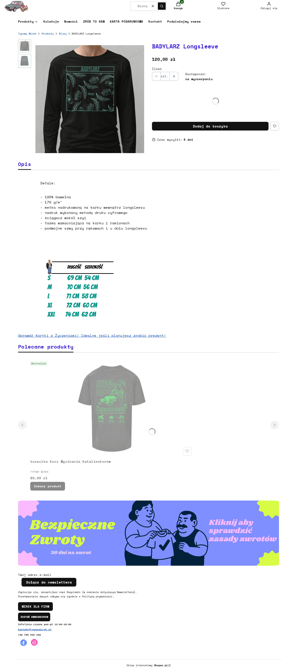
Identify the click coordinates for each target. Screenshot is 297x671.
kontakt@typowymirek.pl (35, 629)
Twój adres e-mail (34, 575)
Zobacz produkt (47, 486)
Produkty (48, 33)
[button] (162, 6)
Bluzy (63, 33)
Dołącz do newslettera (49, 582)
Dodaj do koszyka (210, 126)
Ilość (157, 69)
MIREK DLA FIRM (35, 606)
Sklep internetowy (147, 665)
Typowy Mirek (27, 33)
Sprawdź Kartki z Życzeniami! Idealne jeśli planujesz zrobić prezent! (92, 335)
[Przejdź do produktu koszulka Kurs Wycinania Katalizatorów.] (111, 408)
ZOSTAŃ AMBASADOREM (34, 617)
